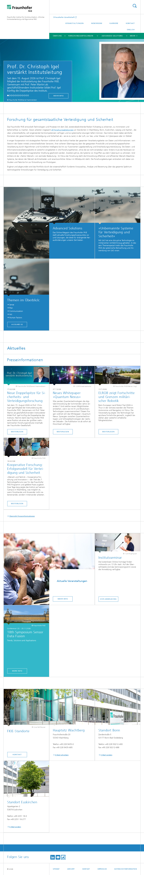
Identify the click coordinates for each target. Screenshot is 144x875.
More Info (17, 671)
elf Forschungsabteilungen (62, 130)
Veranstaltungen (74, 23)
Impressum (101, 869)
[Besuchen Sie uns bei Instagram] (63, 857)
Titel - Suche (134, 6)
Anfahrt (71, 869)
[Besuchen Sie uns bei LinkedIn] (52, 857)
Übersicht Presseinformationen (22, 516)
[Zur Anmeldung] (117, 543)
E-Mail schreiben (62, 755)
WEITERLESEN (108, 432)
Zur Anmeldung (108, 599)
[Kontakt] (26, 707)
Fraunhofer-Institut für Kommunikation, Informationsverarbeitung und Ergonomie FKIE (26, 18)
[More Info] (26, 615)
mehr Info (58, 96)
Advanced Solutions (112, 36)
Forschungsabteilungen (80, 36)
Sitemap (56, 869)
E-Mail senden (106, 755)
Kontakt (130, 23)
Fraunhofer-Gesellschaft (65, 17)
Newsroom (96, 23)
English (131, 30)
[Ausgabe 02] (26, 277)
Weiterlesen (17, 432)
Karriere (114, 23)
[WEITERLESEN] (117, 375)
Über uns (57, 36)
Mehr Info (63, 599)
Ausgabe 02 (17, 324)
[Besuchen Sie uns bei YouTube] (58, 857)
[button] (8, 95)
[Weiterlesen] (26, 375)
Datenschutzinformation (125, 869)
